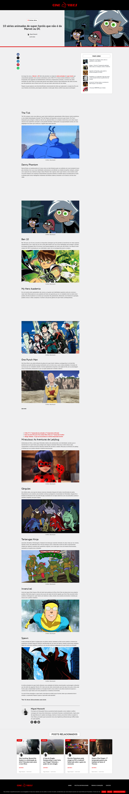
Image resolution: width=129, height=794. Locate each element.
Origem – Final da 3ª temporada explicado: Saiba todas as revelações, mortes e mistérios (99, 66)
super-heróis (70, 76)
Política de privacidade (81, 785)
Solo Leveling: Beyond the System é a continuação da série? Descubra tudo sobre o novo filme (28, 761)
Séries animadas (35, 699)
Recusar (110, 791)
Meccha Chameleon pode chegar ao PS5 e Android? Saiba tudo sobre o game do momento (76, 761)
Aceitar (104, 791)
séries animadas (61, 76)
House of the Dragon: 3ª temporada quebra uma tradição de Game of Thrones (100, 761)
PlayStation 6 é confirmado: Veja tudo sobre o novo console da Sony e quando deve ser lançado (99, 78)
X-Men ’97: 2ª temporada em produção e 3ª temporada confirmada (41, 433)
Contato (108, 785)
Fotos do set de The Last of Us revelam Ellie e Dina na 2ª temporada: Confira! (44, 434)
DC (39, 76)
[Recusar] (126, 791)
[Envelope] (38, 722)
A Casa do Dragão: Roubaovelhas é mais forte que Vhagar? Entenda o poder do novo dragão (52, 761)
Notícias (31, 20)
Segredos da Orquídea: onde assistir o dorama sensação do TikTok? (98, 71)
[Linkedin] (32, 722)
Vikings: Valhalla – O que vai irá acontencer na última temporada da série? (43, 436)
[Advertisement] (50, 64)
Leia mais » (21, 767)
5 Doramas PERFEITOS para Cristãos (97, 87)
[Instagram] (35, 722)
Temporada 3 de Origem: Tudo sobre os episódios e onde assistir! (98, 60)
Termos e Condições (97, 785)
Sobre (70, 785)
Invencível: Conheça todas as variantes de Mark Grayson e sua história (98, 83)
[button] (18, 54)
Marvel (34, 76)
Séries (35, 20)
